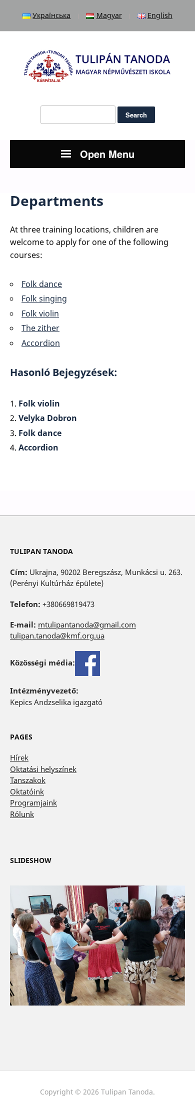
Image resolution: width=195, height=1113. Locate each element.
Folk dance (42, 284)
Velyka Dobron (47, 418)
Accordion (41, 343)
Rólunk (22, 814)
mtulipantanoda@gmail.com (87, 625)
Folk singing (44, 298)
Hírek (19, 757)
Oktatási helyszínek (43, 769)
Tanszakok (28, 780)
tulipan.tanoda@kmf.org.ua (57, 635)
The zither (41, 328)
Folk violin (40, 313)
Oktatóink (27, 791)
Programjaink (33, 803)
